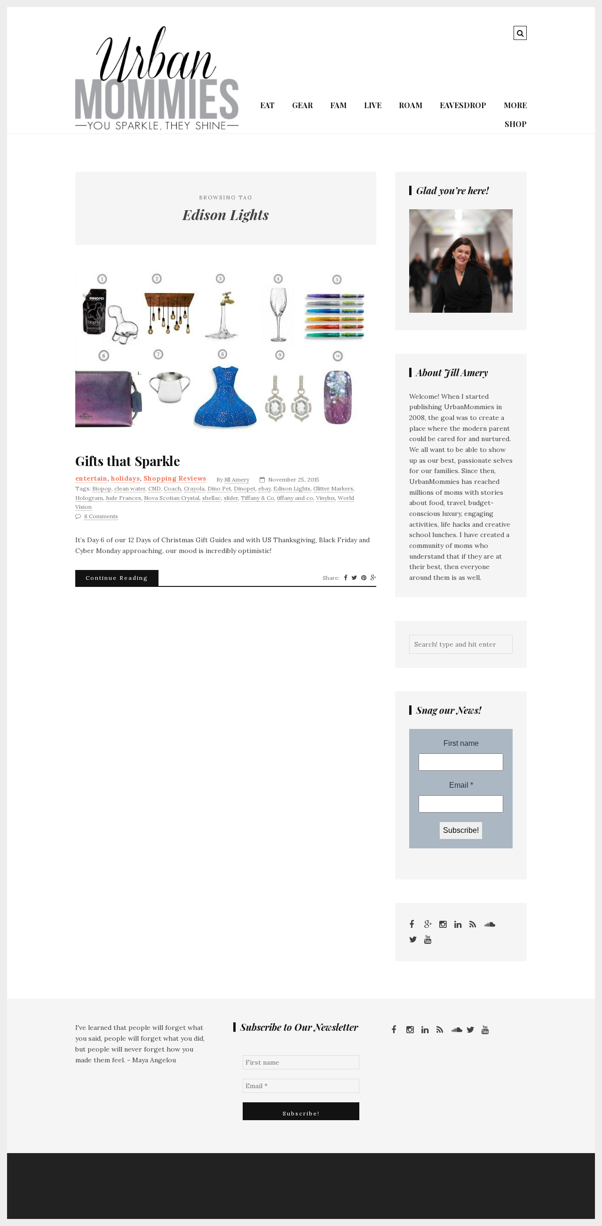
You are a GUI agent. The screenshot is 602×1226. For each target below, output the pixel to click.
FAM (338, 105)
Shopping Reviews (174, 478)
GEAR (302, 105)
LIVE (372, 105)
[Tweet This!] (354, 578)
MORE (515, 105)
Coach (172, 488)
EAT (267, 105)
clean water (129, 488)
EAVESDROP (463, 105)
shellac (211, 497)
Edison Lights (291, 488)
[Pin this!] (363, 578)
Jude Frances (123, 497)
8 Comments (101, 516)
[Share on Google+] (373, 578)
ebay (264, 488)
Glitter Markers (333, 488)
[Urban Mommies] (156, 128)
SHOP (516, 124)
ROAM (410, 105)
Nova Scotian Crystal (171, 497)
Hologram (89, 497)
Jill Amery (236, 479)
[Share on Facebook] (345, 578)
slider (231, 497)
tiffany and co (295, 497)
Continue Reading (117, 577)
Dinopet (244, 488)
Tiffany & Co (257, 497)
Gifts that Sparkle (127, 460)
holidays (125, 478)
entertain (91, 478)
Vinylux (325, 497)
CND (154, 488)
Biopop (101, 488)
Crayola (194, 488)
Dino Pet (219, 488)
